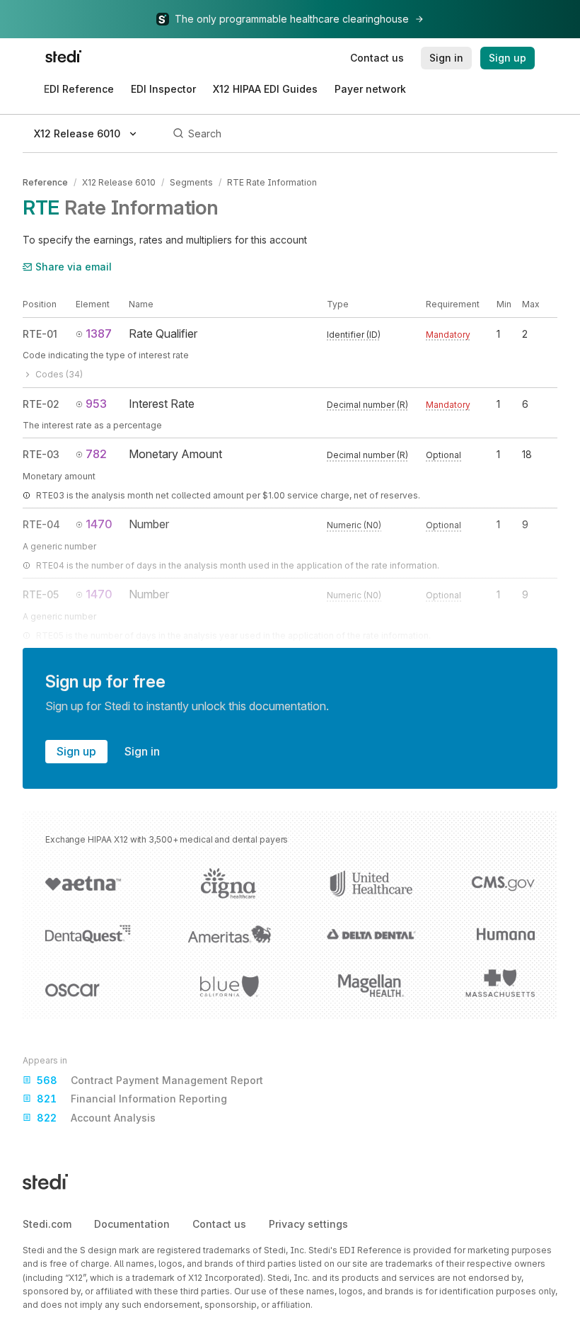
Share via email (73, 267)
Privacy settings (308, 1224)
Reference (45, 182)
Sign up (76, 751)
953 (96, 404)
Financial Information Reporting (132, 1099)
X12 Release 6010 (119, 182)
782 (96, 454)
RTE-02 (41, 404)
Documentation (132, 1224)
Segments (191, 182)
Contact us (219, 1224)
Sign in (142, 751)
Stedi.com (47, 1224)
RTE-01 (40, 334)
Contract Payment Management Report (150, 1080)
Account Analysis (96, 1118)
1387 (99, 333)
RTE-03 (41, 454)
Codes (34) (59, 374)
